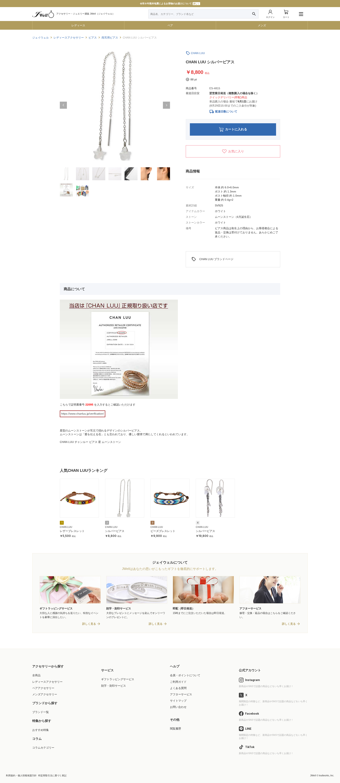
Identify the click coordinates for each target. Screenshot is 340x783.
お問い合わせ (178, 706)
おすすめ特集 (40, 729)
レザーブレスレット (72, 531)
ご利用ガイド (178, 681)
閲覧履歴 (175, 728)
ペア (170, 25)
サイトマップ (178, 700)
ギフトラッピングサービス (117, 679)
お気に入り (236, 151)
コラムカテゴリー (43, 747)
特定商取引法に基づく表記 (52, 775)
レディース (78, 25)
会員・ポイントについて (185, 675)
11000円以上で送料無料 (169, 3)
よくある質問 (178, 688)
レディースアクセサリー (47, 681)
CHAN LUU (198, 53)
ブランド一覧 (40, 712)
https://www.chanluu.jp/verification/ (82, 413)
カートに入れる (236, 129)
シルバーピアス (114, 531)
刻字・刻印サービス (113, 685)
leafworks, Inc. (326, 775)
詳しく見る (89, 623)
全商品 (36, 675)
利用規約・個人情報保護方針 (21, 775)
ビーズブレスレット (163, 531)
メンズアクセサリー (44, 694)
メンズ (262, 25)
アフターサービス (181, 694)
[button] (63, 105)
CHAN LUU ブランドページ (212, 259)
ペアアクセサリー (43, 688)
